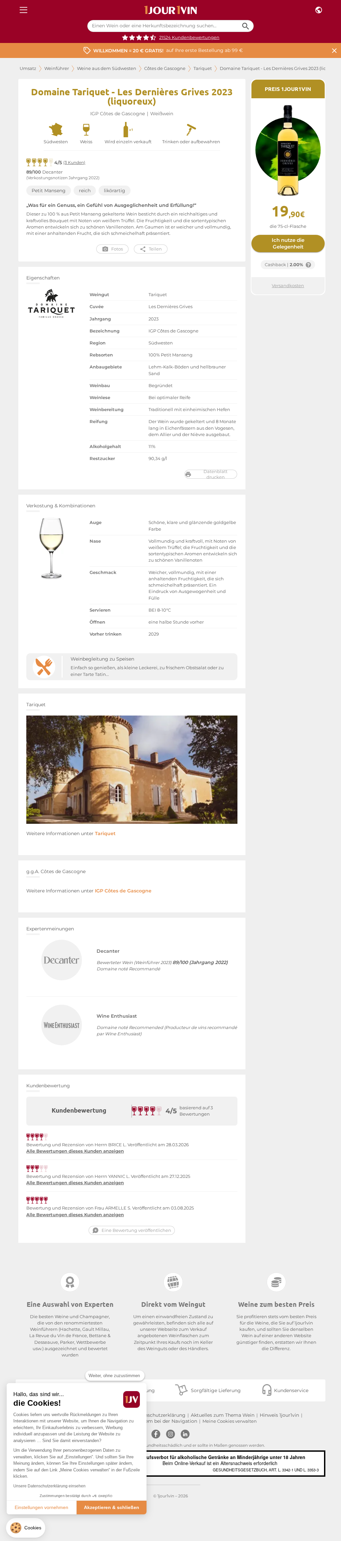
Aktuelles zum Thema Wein (222, 1415)
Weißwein (161, 114)
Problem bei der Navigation (165, 1421)
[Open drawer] (23, 10)
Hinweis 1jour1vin (279, 1415)
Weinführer (56, 68)
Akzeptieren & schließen (111, 1507)
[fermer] (334, 50)
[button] (25, 1528)
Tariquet (202, 68)
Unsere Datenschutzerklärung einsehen (49, 1486)
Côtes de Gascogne (164, 68)
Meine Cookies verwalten (229, 1421)
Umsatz (28, 68)
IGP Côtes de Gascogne (117, 114)
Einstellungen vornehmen (41, 1507)
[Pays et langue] (318, 10)
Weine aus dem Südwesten (106, 68)
